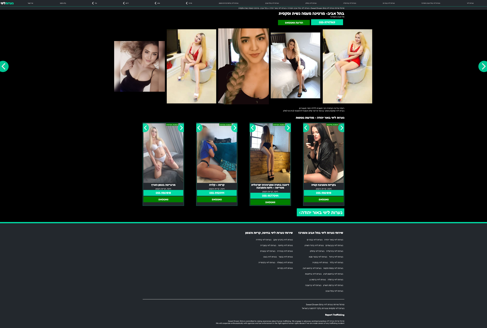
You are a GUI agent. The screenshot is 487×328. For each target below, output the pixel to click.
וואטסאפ (324, 199)
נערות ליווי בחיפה (285, 245)
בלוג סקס (63, 3)
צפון (158, 3)
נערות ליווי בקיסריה (266, 262)
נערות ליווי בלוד (336, 262)
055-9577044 (270, 195)
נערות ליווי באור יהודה (321, 212)
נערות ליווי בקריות (285, 268)
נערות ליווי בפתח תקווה (333, 268)
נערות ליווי (470, 3)
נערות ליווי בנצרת (267, 251)
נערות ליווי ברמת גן (317, 279)
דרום (127, 3)
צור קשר (30, 3)
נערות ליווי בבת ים (389, 3)
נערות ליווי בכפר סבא (318, 256)
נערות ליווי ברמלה (335, 279)
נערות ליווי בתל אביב (272, 3)
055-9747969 (327, 22)
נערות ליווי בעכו (270, 256)
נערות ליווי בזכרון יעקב (283, 239)
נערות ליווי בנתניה (320, 262)
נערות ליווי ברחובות (313, 274)
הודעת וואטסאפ (294, 22)
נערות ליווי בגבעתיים (334, 245)
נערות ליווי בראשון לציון (333, 274)
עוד (96, 3)
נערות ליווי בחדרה (263, 239)
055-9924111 (216, 193)
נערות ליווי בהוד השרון (314, 245)
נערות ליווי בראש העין (312, 268)
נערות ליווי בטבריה (268, 245)
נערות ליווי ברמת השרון (333, 285)
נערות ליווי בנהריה (285, 251)
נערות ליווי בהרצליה (349, 3)
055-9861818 (323, 193)
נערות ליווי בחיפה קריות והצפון (228, 3)
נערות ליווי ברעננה (313, 285)
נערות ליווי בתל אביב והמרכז (430, 3)
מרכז (190, 3)
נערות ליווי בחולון (311, 3)
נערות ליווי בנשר (286, 256)
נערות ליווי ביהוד (336, 256)
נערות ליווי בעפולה (285, 262)
